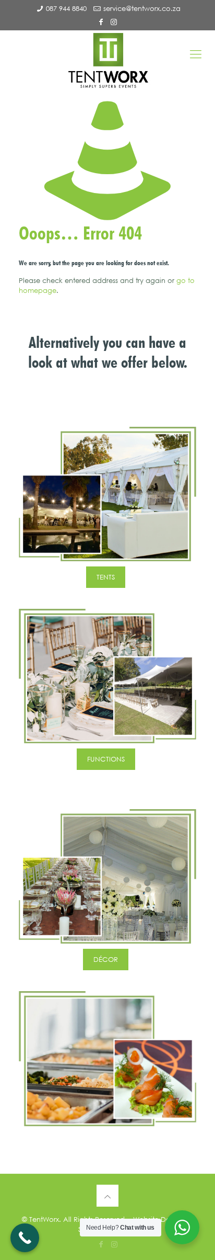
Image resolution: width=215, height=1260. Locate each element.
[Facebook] (101, 21)
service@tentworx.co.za (142, 8)
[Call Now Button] (24, 1237)
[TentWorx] (107, 60)
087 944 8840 (66, 8)
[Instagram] (114, 21)
